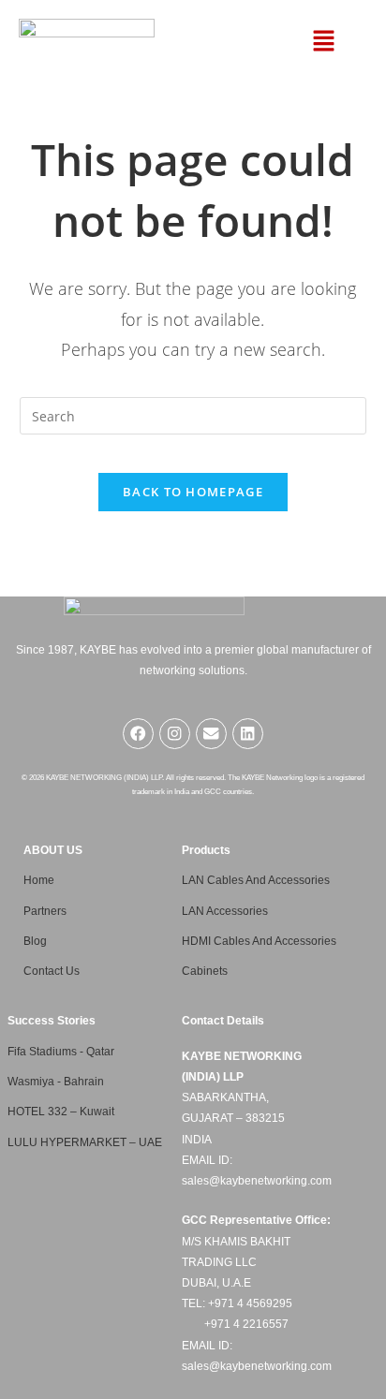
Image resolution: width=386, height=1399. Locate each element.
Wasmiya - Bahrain (55, 1081)
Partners (45, 911)
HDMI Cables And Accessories (259, 941)
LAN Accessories (225, 911)
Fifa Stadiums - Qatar (60, 1051)
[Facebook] (138, 733)
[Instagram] (174, 733)
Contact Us (51, 971)
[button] (324, 41)
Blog (35, 941)
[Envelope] (211, 733)
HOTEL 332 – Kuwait (60, 1111)
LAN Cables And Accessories (256, 880)
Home (38, 880)
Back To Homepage (193, 491)
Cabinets (205, 971)
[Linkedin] (247, 733)
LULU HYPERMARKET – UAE (84, 1142)
